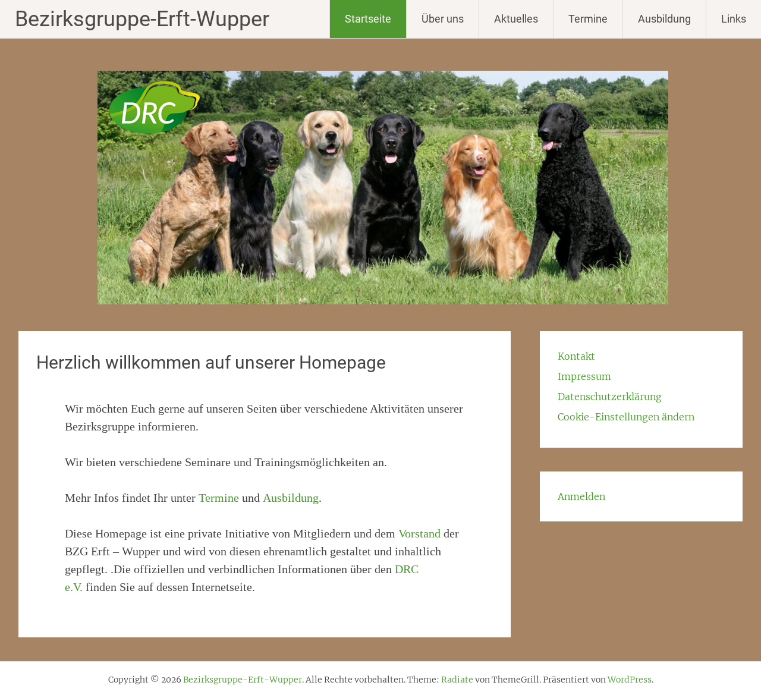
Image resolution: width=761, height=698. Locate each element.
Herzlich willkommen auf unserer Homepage (211, 362)
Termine (588, 18)
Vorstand (419, 533)
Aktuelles (516, 18)
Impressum (584, 376)
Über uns (443, 18)
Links (733, 18)
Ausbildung (664, 18)
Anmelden (581, 496)
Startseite (368, 18)
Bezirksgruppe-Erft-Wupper (142, 19)
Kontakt (576, 356)
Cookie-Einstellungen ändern (626, 417)
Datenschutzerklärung (610, 397)
